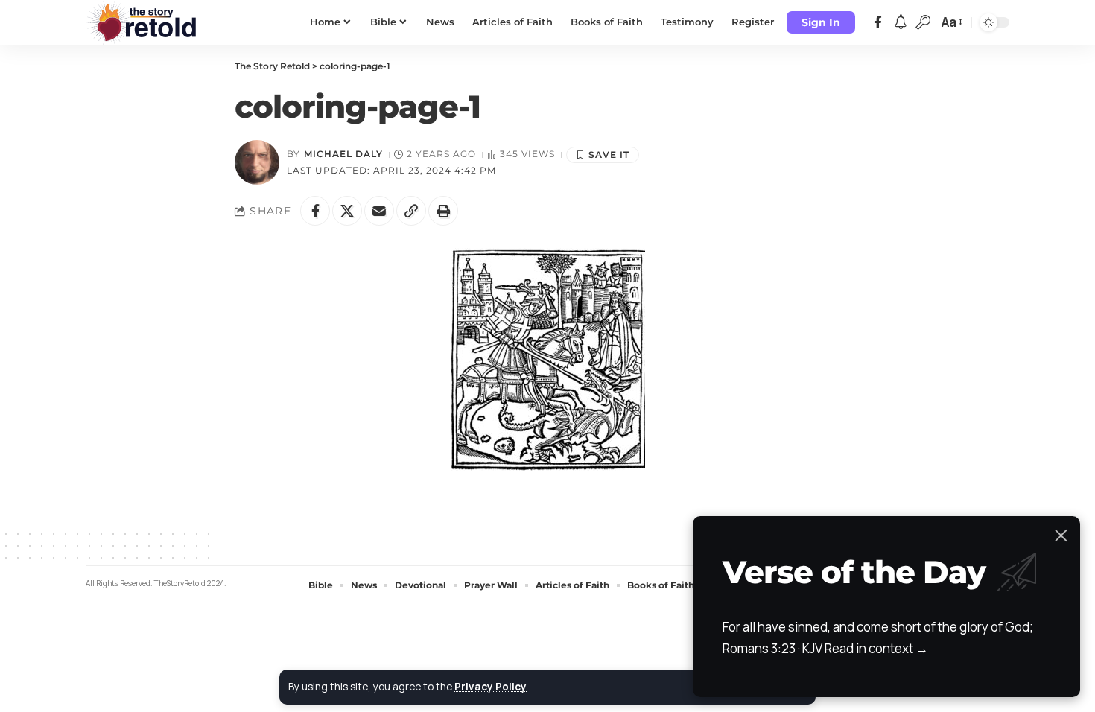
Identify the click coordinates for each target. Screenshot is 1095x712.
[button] (821, 22)
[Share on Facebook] (315, 211)
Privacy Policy (490, 686)
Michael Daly (343, 154)
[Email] (379, 211)
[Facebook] (878, 23)
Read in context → (876, 648)
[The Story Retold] (146, 22)
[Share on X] (347, 211)
